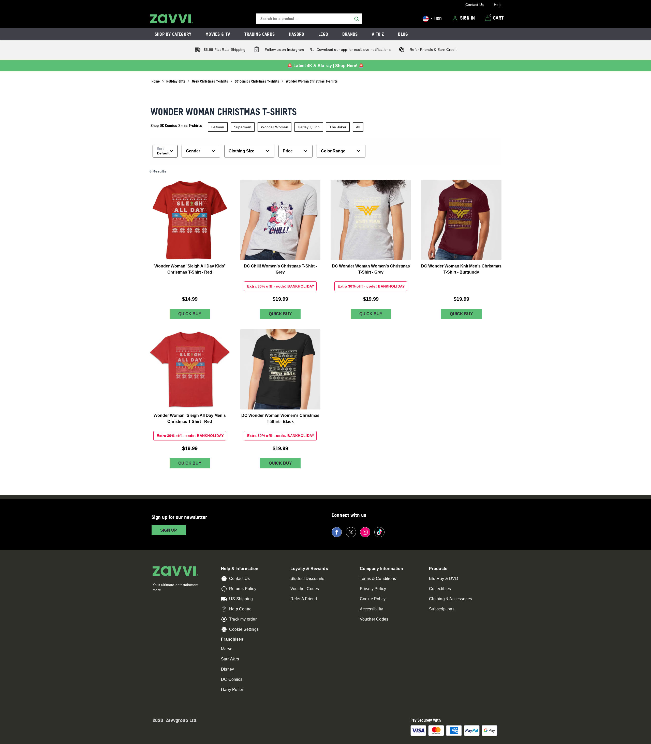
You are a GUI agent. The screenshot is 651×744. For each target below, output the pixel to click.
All (358, 127)
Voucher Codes (304, 589)
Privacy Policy (373, 589)
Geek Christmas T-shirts (210, 81)
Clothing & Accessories (450, 599)
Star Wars (230, 659)
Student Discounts (307, 578)
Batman (217, 127)
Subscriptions (441, 609)
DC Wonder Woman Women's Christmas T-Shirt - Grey (371, 269)
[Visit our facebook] (337, 532)
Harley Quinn (309, 127)
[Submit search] (356, 18)
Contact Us (239, 578)
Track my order (243, 619)
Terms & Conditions (378, 578)
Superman (242, 127)
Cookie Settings (244, 629)
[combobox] (309, 18)
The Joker (337, 127)
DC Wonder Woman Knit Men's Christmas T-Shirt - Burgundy (461, 269)
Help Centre (240, 609)
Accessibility (371, 609)
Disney (227, 669)
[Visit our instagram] (365, 532)
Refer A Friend (303, 599)
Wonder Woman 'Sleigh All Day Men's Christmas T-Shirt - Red (190, 418)
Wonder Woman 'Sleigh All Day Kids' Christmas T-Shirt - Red (189, 269)
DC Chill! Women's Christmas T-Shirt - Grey (280, 269)
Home (156, 81)
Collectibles (440, 589)
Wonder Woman (274, 127)
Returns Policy (242, 589)
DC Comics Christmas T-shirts (257, 81)
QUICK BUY (189, 314)
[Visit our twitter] (351, 532)
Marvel (227, 649)
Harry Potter (232, 689)
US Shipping (241, 599)
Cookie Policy (373, 599)
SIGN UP (168, 530)
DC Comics (231, 679)
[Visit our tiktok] (379, 532)
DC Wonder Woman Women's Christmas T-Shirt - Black (280, 418)
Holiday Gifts (175, 81)
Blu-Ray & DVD (443, 578)
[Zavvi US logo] (171, 18)
